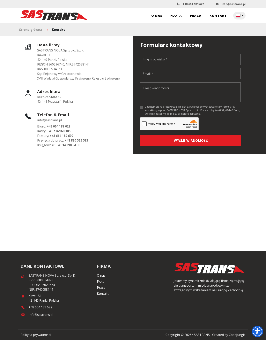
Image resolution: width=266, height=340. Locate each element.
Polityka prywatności (35, 335)
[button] (239, 15)
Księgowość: (58, 145)
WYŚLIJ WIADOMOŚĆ (191, 140)
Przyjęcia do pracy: (62, 140)
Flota (176, 15)
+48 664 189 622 (193, 4)
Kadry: (53, 131)
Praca (196, 15)
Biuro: (53, 126)
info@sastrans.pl (234, 4)
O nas (156, 15)
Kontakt (218, 15)
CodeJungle (237, 335)
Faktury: (55, 136)
